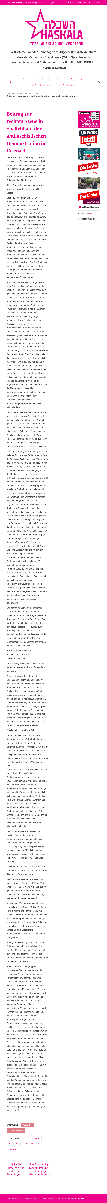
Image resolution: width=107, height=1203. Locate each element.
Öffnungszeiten (52, 2)
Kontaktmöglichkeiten (35, 2)
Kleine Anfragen (77, 79)
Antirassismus (62, 79)
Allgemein (27, 1125)
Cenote (48, 1199)
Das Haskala (68, 85)
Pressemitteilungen (31, 79)
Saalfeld (13, 1149)
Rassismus (14, 1144)
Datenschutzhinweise (15, 2)
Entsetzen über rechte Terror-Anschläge (16, 1169)
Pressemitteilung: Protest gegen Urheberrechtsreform (37, 1169)
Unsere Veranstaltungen (50, 85)
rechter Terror (31, 1144)
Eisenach (35, 1138)
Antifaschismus (48, 79)
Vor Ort (35, 85)
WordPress (79, 1199)
